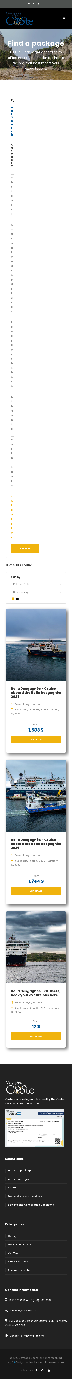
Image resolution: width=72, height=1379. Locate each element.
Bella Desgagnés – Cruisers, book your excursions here (35, 993)
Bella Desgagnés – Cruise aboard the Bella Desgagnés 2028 (36, 692)
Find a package (21, 1170)
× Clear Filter (12, 516)
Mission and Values (19, 1244)
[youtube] (38, 3)
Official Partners (18, 1261)
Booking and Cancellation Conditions (31, 1204)
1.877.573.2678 (17, 1300)
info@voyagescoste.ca (23, 1310)
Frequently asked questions (25, 1196)
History (12, 1236)
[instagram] (43, 3)
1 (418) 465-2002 (41, 1300)
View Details (36, 739)
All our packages (18, 1179)
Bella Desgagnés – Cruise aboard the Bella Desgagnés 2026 (36, 843)
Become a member (19, 1270)
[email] (29, 3)
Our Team (14, 1253)
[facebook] (33, 3)
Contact (13, 1187)
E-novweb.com (40, 1362)
